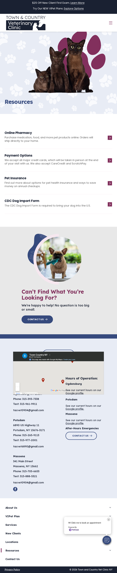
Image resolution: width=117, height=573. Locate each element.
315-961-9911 (28, 404)
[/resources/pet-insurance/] (57, 184)
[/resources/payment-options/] (57, 161)
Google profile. (74, 409)
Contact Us (36, 319)
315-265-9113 (30, 435)
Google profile (74, 393)
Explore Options (74, 8)
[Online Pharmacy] (57, 139)
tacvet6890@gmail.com (28, 446)
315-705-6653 (30, 471)
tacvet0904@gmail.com (28, 410)
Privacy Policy (12, 569)
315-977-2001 (28, 440)
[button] (107, 540)
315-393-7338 (30, 399)
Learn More (77, 3)
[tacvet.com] (57, 206)
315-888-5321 (28, 476)
